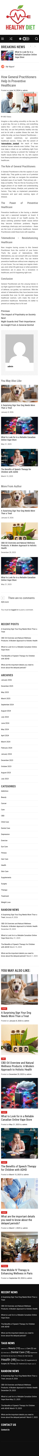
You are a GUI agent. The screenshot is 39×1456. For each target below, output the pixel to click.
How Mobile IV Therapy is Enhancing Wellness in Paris (16, 1271)
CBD (2, 816)
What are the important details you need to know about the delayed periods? (18, 1220)
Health (3, 865)
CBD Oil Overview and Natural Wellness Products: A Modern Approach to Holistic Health (19, 545)
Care (3, 810)
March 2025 (5, 698)
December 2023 (7, 760)
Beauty (3, 797)
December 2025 (7, 686)
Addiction (4, 791)
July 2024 (5, 717)
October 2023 (6, 766)
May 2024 (5, 729)
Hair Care (4, 859)
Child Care (5, 822)
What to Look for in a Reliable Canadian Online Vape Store (17, 54)
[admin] (19, 348)
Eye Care (4, 847)
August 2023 (6, 773)
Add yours (5, 602)
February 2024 (6, 748)
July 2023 (5, 779)
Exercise (4, 840)
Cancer (3, 803)
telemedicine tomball (10, 144)
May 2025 (5, 692)
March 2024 (5, 742)
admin (25, 90)
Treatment (5, 896)
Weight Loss (6, 902)
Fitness (4, 853)
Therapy (4, 890)
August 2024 (6, 711)
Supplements (6, 877)
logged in (14, 610)
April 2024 (5, 735)
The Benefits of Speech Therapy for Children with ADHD (16, 470)
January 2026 (6, 680)
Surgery (4, 884)
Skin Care (4, 871)
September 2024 (7, 705)
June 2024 (5, 723)
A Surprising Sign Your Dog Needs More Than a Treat (16, 1014)
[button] (35, 46)
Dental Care (5, 828)
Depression (5, 834)
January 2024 (6, 754)
